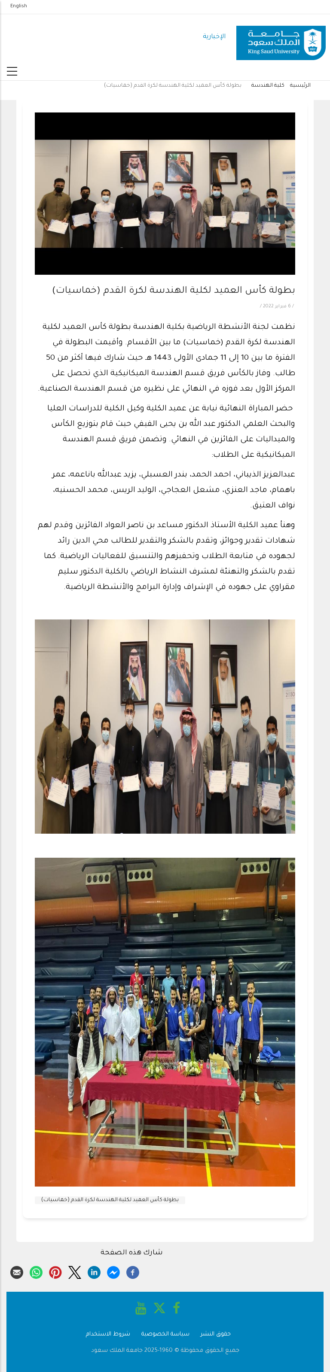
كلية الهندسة (267, 86)
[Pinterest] (55, 1271)
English (18, 6)
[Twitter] (74, 1271)
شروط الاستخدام (108, 1334)
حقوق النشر (216, 1334)
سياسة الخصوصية (165, 1334)
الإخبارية (214, 37)
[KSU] (281, 37)
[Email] (16, 1271)
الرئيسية (300, 86)
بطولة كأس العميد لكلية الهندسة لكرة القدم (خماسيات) (110, 1200)
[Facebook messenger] (113, 1271)
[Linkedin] (94, 1271)
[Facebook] (132, 1271)
